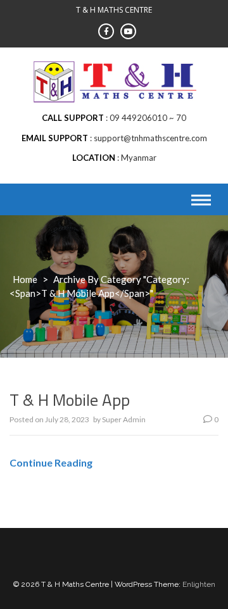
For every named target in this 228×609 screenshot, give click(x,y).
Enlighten (198, 584)
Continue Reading (51, 462)
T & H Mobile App (70, 399)
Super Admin (124, 419)
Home (25, 279)
